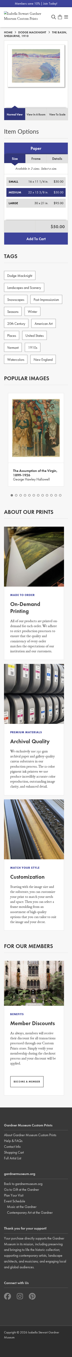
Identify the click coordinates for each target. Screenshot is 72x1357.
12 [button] (60, 495)
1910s (32, 347)
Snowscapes (15, 299)
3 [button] (20, 495)
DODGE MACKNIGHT (32, 32)
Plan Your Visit (13, 1195)
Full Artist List (12, 1158)
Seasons (12, 311)
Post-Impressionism (46, 299)
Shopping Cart (14, 1152)
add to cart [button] (36, 238)
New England (43, 359)
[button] (36, 181)
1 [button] (12, 495)
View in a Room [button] (36, 114)
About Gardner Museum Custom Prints (30, 1135)
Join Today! (50, 3)
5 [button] (29, 495)
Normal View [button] (15, 114)
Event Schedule (14, 1201)
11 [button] (56, 495)
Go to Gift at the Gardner (21, 1189)
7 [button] (38, 495)
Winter (32, 311)
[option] (36, 439)
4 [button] (25, 495)
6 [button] (34, 495)
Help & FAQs (13, 1140)
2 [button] (16, 495)
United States (34, 335)
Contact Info (12, 1146)
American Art (44, 323)
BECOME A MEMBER (27, 1081)
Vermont (13, 347)
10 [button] (51, 495)
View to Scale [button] (57, 114)
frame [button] (36, 158)
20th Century (16, 323)
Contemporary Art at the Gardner (30, 1212)
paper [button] (36, 148)
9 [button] (47, 495)
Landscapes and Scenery (24, 287)
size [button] (15, 158)
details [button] (57, 158)
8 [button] (42, 495)
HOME (8, 32)
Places (11, 335)
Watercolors (15, 359)
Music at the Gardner (21, 1206)
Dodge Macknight (19, 275)
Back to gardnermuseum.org (23, 1183)
